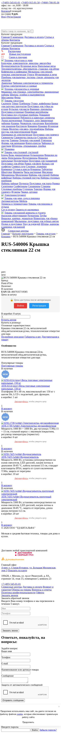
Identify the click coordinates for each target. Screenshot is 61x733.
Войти (20, 305)
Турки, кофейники (41, 103)
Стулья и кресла (21, 169)
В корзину (6, 408)
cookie (20, 714)
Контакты (15, 40)
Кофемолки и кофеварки (14, 71)
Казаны (15, 123)
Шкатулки (6, 172)
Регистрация (14, 16)
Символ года (18, 166)
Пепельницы (15, 158)
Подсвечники (21, 160)
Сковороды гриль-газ (25, 137)
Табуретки (47, 169)
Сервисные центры (18, 230)
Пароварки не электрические (16, 134)
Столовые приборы (11, 189)
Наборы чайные (9, 183)
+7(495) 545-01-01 (10, 2)
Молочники (21, 175)
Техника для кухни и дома (18, 60)
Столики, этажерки (36, 166)
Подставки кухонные (12, 112)
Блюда (4, 155)
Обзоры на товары (21, 589)
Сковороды (7, 137)
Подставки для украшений (43, 160)
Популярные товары (12, 365)
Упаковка (9, 149)
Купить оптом (8, 319)
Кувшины (35, 169)
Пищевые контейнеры (36, 112)
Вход (4, 16)
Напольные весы (47, 66)
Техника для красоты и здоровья (21, 89)
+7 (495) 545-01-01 (11, 584)
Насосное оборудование (14, 215)
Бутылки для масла (19, 109)
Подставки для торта (40, 183)
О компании (16, 37)
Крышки (42, 126)
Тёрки (15, 103)
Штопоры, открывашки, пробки (29, 146)
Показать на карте (17, 570)
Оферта (40, 592)
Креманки (6, 169)
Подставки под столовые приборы (19, 114)
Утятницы (46, 140)
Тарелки (38, 189)
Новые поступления (20, 54)
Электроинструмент (15, 195)
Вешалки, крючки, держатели (17, 218)
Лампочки (6, 83)
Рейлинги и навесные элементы (37, 117)
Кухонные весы (28, 66)
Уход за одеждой (31, 224)
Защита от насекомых (27, 209)
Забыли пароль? (48, 730)
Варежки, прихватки (41, 109)
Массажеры (7, 97)
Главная (5, 37)
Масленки (47, 172)
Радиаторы (33, 215)
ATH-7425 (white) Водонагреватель (20, 457)
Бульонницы (37, 155)
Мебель (23, 201)
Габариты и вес (33, 336)
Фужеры (15, 192)
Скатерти (6, 103)
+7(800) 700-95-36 (49, 2)
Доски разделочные (11, 120)
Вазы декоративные (19, 155)
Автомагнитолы (10, 201)
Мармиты (18, 172)
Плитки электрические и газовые (19, 86)
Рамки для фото (33, 163)
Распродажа (14, 51)
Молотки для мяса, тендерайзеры (26, 129)
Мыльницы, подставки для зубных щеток (36, 221)
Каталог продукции (22, 233)
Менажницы (8, 175)
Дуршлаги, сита (31, 120)
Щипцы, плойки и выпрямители (27, 94)
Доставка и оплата (34, 37)
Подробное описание (12, 336)
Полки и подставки (11, 224)
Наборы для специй (39, 175)
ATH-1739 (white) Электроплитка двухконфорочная (28, 426)
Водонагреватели (10, 66)
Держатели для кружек (32, 123)
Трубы (43, 215)
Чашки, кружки (29, 192)
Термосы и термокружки (14, 204)
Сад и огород (8, 209)
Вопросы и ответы (42, 589)
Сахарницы (34, 186)
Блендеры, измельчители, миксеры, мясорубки (26, 63)
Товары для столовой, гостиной (21, 152)
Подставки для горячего (46, 134)
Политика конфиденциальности (18, 592)
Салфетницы (20, 186)
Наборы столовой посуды (26, 177)
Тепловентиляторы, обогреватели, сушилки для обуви (30, 69)
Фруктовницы (30, 158)
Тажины (14, 140)
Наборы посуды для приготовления (27, 130)
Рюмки (56, 183)
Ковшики (33, 126)
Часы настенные (32, 172)
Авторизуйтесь (21, 401)
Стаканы (45, 186)
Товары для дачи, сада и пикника (22, 198)
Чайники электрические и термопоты (33, 83)
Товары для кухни (14, 100)
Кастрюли (21, 126)
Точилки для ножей (29, 140)
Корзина (5, 11)
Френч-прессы (33, 143)
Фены (17, 97)
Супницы (28, 189)
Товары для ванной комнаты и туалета (25, 212)
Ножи (34, 131)
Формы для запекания (13, 143)
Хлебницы (24, 103)
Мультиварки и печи (46, 74)
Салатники (7, 186)
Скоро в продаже (18, 57)
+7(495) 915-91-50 (30, 2)
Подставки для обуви (12, 163)
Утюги (30, 74)
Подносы (24, 183)
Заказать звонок (9, 595)
